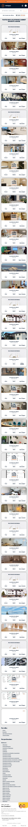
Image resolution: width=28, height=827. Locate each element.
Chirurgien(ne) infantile (7, 756)
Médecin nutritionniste (7, 794)
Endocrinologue (5, 769)
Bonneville (5, 732)
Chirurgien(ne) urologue (7, 763)
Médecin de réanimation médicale (9, 784)
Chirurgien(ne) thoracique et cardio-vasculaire (11, 761)
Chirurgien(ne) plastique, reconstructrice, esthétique (12, 759)
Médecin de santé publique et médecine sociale (12, 786)
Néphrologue (5, 801)
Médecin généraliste (6, 791)
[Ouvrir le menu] (22, 6)
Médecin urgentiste (6, 799)
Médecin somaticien (6, 798)
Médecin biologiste (6, 783)
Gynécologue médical (7, 774)
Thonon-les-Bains (6, 735)
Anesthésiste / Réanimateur (8, 748)
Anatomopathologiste (7, 746)
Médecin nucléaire (6, 793)
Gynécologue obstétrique (7, 776)
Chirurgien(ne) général (7, 754)
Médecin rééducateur (6, 796)
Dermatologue (5, 768)
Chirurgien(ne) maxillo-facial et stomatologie (11, 758)
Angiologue (5, 749)
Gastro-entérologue (6, 771)
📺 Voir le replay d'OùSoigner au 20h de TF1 (14, 1)
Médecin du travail (6, 789)
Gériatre (4, 773)
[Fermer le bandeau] (26, 1)
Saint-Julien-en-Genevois (7, 733)
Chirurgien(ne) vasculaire (7, 764)
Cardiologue (5, 751)
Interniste (4, 779)
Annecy (4, 730)
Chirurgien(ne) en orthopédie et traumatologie (11, 753)
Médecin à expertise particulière (9, 781)
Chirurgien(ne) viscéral (7, 766)
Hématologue (5, 778)
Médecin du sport (6, 788)
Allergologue (5, 744)
